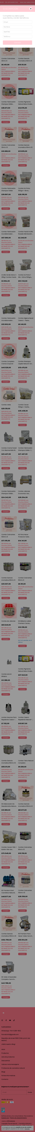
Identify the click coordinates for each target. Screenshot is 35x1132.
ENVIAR (17, 43)
